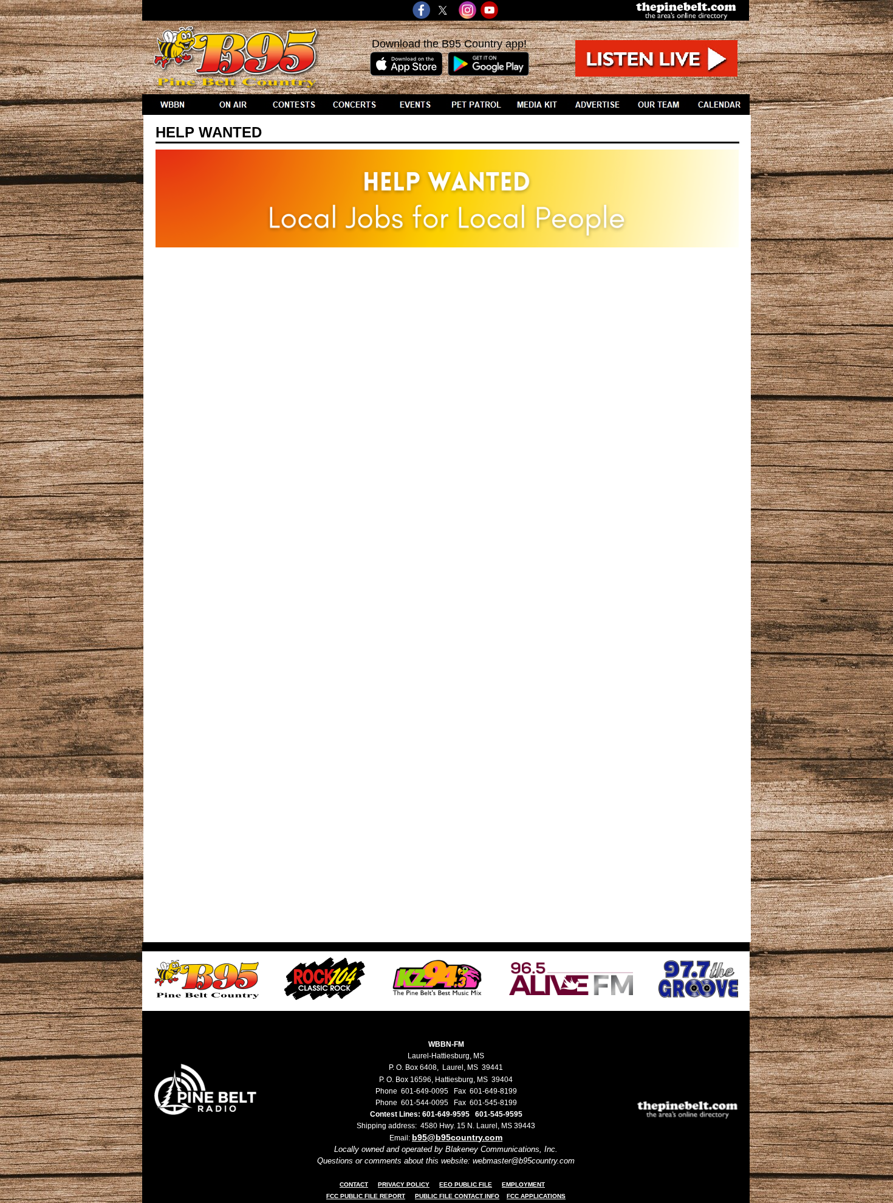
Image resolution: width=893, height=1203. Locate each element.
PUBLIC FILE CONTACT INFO (457, 1196)
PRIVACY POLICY (403, 1184)
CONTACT (354, 1184)
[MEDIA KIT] (537, 104)
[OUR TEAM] (658, 104)
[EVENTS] (415, 104)
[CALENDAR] (719, 104)
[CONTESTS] (294, 104)
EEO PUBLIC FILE (465, 1184)
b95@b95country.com (457, 1137)
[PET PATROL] (476, 104)
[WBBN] (172, 104)
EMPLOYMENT (523, 1184)
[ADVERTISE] (597, 104)
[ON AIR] (233, 104)
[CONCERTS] (354, 104)
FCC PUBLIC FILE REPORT (365, 1196)
